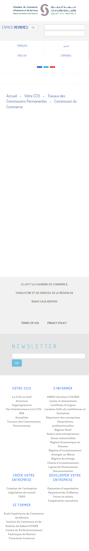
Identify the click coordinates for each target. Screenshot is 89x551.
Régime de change (63, 458)
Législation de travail (21, 492)
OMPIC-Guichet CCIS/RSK (63, 397)
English (22, 55)
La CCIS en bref (22, 397)
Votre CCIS (32, 95)
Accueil (11, 95)
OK (33, 27)
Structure (22, 401)
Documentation (63, 471)
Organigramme (22, 405)
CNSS (21, 496)
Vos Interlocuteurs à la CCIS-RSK (24, 411)
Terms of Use (30, 323)
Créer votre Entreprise (23, 477)
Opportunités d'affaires (63, 492)
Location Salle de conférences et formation (65, 411)
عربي (66, 45)
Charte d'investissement (63, 463)
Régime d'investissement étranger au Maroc (65, 452)
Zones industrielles (63, 438)
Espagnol (66, 55)
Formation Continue (22, 538)
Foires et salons (63, 496)
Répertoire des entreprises (63, 417)
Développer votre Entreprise (65, 477)
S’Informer (63, 388)
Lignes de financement (63, 467)
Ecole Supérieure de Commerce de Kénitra (24, 515)
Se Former (22, 505)
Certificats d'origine (63, 405)
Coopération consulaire (63, 500)
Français (22, 45)
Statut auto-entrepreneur (63, 434)
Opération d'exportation (63, 488)
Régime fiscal (63, 430)
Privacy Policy (57, 323)
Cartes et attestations (63, 401)
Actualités (21, 417)
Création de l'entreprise (21, 488)
